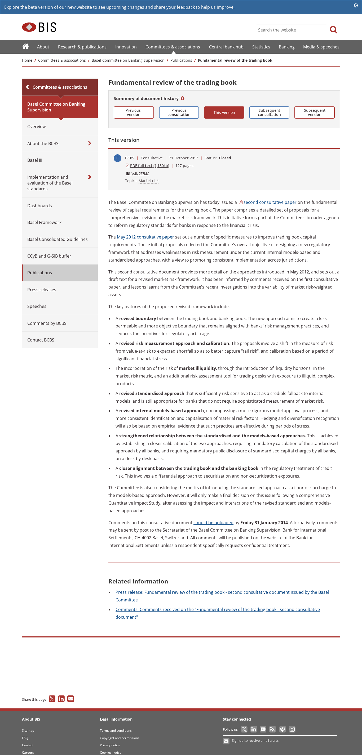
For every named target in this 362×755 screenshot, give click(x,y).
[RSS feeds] (273, 729)
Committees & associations (62, 60)
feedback (186, 7)
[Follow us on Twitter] (244, 729)
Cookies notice (110, 752)
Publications (181, 60)
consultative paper (270, 202)
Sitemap (28, 730)
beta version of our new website (60, 7)
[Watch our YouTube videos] (263, 729)
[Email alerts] (226, 741)
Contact (27, 745)
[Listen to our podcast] (282, 729)
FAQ (25, 738)
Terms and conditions (116, 730)
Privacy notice (110, 745)
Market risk (148, 180)
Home (27, 60)
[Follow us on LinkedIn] (254, 729)
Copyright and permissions (119, 738)
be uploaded (213, 522)
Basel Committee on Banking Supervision (128, 60)
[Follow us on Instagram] (292, 729)
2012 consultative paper (145, 237)
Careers (28, 752)
